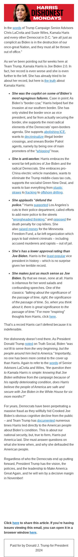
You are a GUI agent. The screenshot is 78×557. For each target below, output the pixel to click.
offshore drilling (52, 192)
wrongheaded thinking (29, 219)
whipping (43, 151)
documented (46, 420)
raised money (28, 229)
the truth (50, 80)
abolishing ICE (54, 132)
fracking (31, 192)
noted (29, 343)
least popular (56, 256)
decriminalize (34, 136)
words (17, 28)
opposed (59, 219)
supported (41, 205)
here (52, 316)
